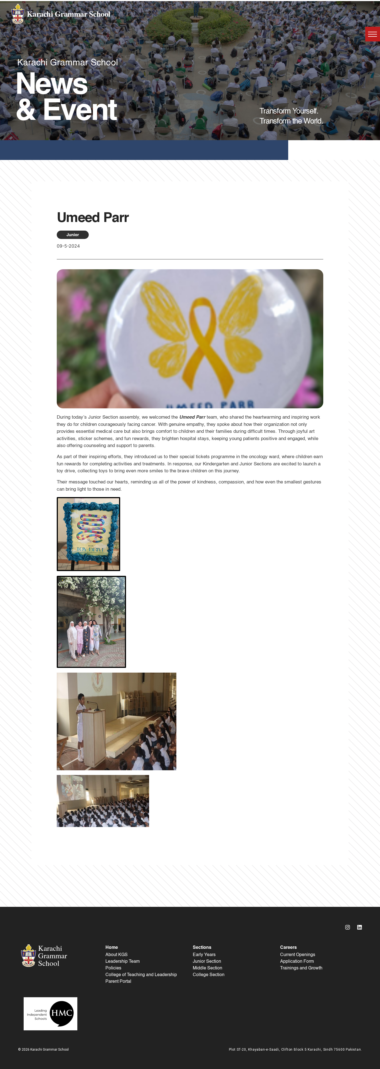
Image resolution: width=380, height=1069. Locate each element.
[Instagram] (347, 927)
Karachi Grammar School (68, 13)
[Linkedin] (359, 927)
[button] (372, 34)
